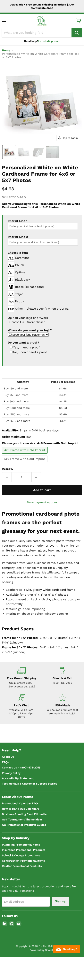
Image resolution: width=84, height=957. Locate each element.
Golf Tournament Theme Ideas (22, 819)
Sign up (60, 901)
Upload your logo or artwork (28, 318)
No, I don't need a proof (30, 352)
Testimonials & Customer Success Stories (29, 783)
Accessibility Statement (18, 778)
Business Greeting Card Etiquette (24, 814)
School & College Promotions (21, 855)
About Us (8, 756)
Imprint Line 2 (18, 237)
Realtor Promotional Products (22, 866)
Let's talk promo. (49, 41)
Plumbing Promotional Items (21, 844)
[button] (9, 152)
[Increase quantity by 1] (36, 477)
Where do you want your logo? (30, 330)
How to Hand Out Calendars (20, 808)
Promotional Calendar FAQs (20, 803)
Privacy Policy (11, 773)
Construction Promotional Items (23, 860)
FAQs (5, 762)
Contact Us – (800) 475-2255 (21, 767)
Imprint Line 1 (17, 221)
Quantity (7, 468)
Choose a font (18, 252)
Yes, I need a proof (26, 347)
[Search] (76, 32)
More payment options (42, 502)
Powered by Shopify (42, 950)
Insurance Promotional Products (23, 849)
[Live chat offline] (66, 949)
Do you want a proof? (23, 342)
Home (6, 50)
